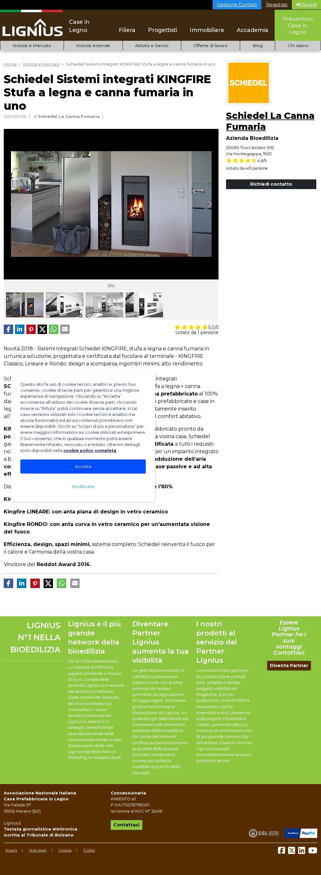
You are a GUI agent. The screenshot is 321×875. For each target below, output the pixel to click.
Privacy (11, 850)
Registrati (276, 5)
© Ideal (89, 850)
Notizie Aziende (93, 45)
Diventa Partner (289, 665)
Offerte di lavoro (210, 45)
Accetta (83, 466)
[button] (8, 329)
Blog (258, 45)
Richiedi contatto (271, 184)
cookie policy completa (89, 450)
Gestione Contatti (237, 5)
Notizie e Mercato (32, 45)
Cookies (65, 850)
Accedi (309, 5)
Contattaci (126, 825)
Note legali (38, 850)
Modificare (83, 486)
